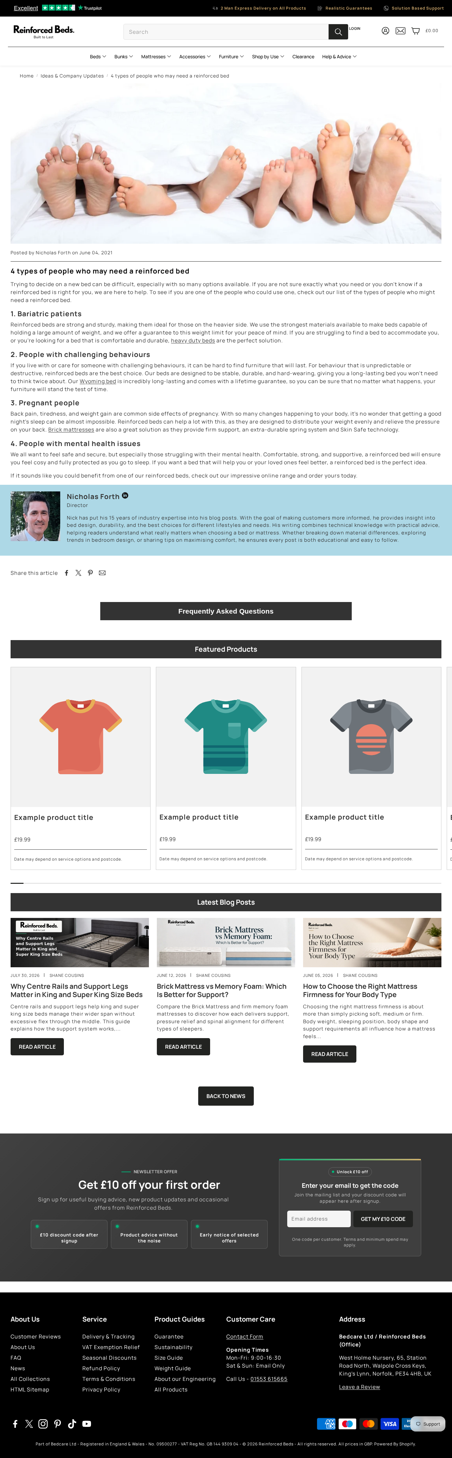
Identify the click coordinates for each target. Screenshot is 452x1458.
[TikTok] (72, 1424)
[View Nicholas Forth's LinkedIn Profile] (125, 496)
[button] (236, 31)
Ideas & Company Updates (72, 76)
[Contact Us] (400, 33)
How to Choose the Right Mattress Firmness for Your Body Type (360, 990)
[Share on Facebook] (66, 573)
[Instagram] (43, 1424)
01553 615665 (269, 1379)
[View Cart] (415, 30)
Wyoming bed (98, 381)
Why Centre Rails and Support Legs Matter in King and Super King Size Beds (77, 990)
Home (27, 76)
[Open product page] (80, 737)
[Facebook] (15, 1424)
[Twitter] (29, 1424)
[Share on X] (78, 573)
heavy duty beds (193, 340)
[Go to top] (437, 1444)
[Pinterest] (57, 1424)
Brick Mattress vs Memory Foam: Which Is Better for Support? (222, 990)
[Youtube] (86, 1424)
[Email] (102, 573)
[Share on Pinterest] (90, 573)
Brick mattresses (71, 429)
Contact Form (244, 1336)
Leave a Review (359, 1386)
